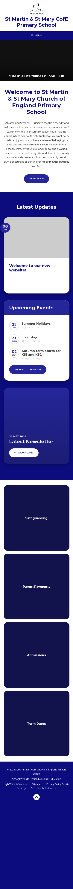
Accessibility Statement (43, 788)
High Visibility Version (15, 784)
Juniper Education (51, 779)
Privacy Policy (53, 784)
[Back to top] (36, 797)
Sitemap (36, 784)
